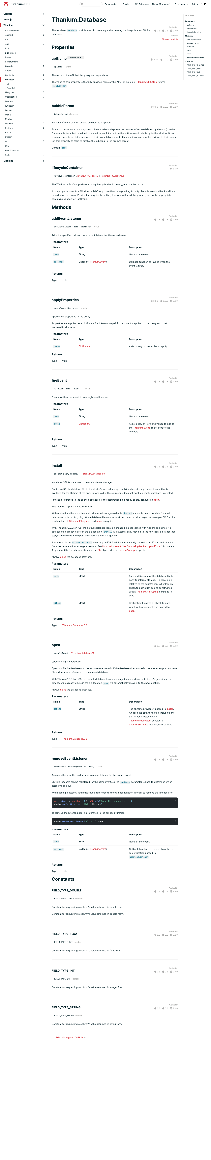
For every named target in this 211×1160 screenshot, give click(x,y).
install (170, 708)
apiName (190, 25)
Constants (189, 61)
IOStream (9, 106)
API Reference (142, 4)
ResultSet (11, 88)
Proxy (8, 132)
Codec (8, 70)
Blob (7, 48)
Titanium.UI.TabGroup (112, 176)
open (156, 499)
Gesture (9, 101)
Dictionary (84, 346)
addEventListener (194, 40)
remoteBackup (127, 550)
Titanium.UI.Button (146, 81)
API (6, 39)
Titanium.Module (170, 39)
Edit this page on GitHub (69, 1037)
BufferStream (11, 61)
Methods (189, 36)
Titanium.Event (98, 261)
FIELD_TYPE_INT (193, 72)
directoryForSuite (138, 724)
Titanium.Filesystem (80, 521)
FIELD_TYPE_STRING (195, 76)
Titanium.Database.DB (93, 474)
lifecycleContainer (194, 32)
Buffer (8, 57)
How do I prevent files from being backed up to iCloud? (132, 546)
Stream (8, 137)
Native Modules (161, 4)
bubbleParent (192, 28)
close (63, 556)
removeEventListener (195, 57)
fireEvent (190, 47)
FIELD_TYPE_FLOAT (195, 69)
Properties (189, 21)
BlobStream (10, 53)
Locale (8, 110)
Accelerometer (12, 30)
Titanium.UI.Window (87, 176)
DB (8, 84)
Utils (7, 146)
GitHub (197, 4)
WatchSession (12, 150)
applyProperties (193, 43)
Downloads (112, 4)
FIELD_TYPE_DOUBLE (195, 65)
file (99, 550)
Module (8, 119)
